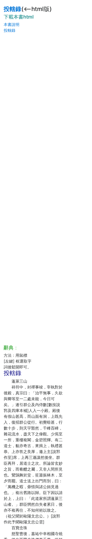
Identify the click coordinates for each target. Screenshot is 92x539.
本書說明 (11, 24)
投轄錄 (12, 8)
